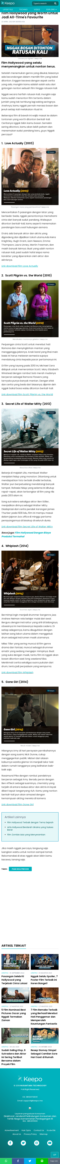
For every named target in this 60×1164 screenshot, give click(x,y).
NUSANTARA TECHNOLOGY (33, 1085)
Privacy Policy (30, 1134)
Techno (23, 9)
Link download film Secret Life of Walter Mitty (27, 526)
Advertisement (12, 1130)
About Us (17, 1134)
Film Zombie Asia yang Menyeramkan (26, 834)
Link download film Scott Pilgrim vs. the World (27, 394)
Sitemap (44, 1134)
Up (54, 1154)
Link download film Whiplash (17, 672)
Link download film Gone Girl (17, 804)
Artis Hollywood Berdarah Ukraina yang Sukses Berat (30, 828)
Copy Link (54, 1161)
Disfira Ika (20, 22)
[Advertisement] (30, 908)
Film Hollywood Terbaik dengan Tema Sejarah (30, 822)
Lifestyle (8, 9)
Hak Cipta (26, 1130)
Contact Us (39, 1130)
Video (37, 9)
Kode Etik (51, 1130)
